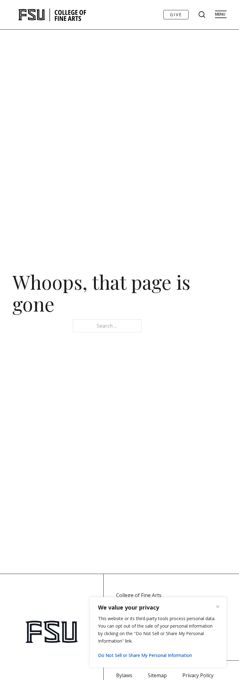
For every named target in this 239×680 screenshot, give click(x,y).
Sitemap (157, 675)
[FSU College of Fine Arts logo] (52, 15)
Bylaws (124, 675)
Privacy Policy (197, 675)
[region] (158, 632)
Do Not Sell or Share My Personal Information (145, 655)
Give (176, 14)
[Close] (220, 606)
